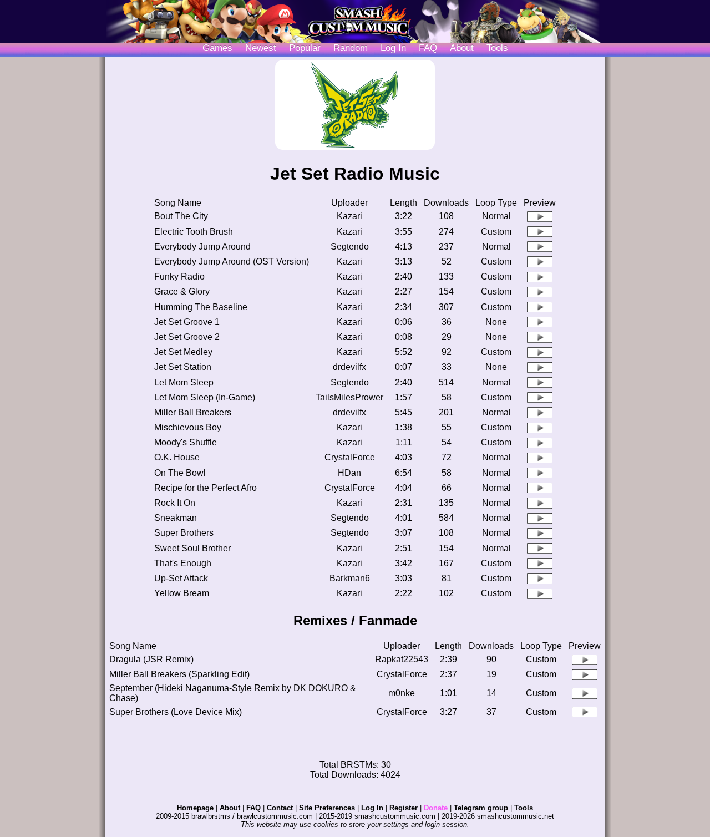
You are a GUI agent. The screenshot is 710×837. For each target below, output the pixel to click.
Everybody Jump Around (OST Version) (231, 261)
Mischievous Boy (187, 427)
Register (403, 808)
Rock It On (174, 503)
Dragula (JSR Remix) (151, 659)
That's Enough (182, 563)
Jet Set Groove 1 (187, 322)
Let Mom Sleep (184, 382)
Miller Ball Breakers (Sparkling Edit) (179, 674)
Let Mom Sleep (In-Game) (204, 397)
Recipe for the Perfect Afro (205, 488)
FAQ (428, 48)
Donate (436, 808)
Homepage (195, 808)
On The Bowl (180, 473)
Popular (305, 48)
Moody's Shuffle (185, 442)
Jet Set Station (182, 367)
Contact (280, 808)
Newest (260, 48)
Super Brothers (184, 532)
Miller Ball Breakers (192, 412)
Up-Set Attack (181, 578)
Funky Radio (179, 276)
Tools (497, 48)
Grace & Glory (182, 291)
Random (350, 48)
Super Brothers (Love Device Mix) (175, 712)
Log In (372, 808)
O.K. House (177, 457)
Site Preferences (327, 808)
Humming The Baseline (200, 307)
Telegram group (481, 808)
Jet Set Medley (183, 352)
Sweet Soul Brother (192, 548)
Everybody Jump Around (202, 246)
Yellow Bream (181, 593)
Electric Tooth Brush (193, 231)
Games (217, 48)
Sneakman (175, 518)
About (462, 48)
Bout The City (181, 216)
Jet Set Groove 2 (187, 337)
